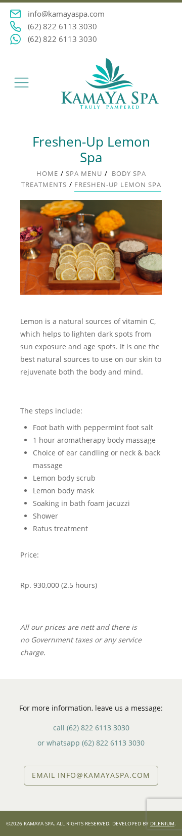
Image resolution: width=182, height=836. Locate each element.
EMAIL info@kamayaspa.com (91, 775)
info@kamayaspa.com (66, 14)
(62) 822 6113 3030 (62, 26)
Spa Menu (84, 173)
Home (47, 173)
